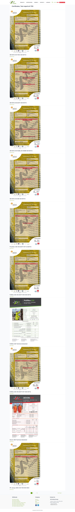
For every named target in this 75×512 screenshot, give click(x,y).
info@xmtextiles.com (53, 504)
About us (36, 499)
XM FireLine (12, 248)
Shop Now (56, 2)
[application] (24, 2)
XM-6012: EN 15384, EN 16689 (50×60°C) (21, 150)
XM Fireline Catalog (15, 499)
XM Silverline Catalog (15, 500)
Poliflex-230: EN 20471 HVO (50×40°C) (20, 294)
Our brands (37, 500)
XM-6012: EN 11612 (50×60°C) (18, 54)
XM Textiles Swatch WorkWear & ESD (18, 504)
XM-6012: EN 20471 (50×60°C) (18, 102)
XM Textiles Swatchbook (16, 501)
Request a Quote (62, 2)
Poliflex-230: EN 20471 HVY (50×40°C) (20, 391)
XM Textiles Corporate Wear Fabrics (18, 503)
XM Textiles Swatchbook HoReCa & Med (19, 502)
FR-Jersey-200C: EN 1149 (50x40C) (19, 488)
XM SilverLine (12, 56)
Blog (36, 501)
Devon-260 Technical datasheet (18, 439)
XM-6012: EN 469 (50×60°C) (17, 198)
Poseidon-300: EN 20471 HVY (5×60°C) (20, 246)
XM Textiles (11, 296)
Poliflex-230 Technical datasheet (18, 343)
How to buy (37, 502)
